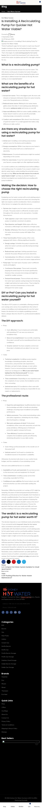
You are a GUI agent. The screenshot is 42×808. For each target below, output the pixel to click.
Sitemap (4, 732)
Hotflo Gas (5, 650)
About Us (5, 714)
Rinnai (3, 687)
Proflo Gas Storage (8, 657)
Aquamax (4, 677)
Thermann (5, 691)
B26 (3, 625)
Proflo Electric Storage (9, 653)
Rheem (4, 684)
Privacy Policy (6, 721)
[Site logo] (21, 2)
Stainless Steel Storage (9, 660)
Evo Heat (4, 694)
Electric (4, 629)
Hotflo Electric (6, 646)
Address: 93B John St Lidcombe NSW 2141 (16, 604)
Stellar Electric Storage (9, 664)
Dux (3, 680)
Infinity (4, 639)
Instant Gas (5, 643)
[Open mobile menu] (2, 3)
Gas (3, 632)
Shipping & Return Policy (9, 728)
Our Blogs (5, 711)
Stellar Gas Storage (8, 667)
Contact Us (5, 718)
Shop (3, 704)
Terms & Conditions (8, 725)
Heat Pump (5, 635)
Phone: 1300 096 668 (9, 607)
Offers (4, 707)
